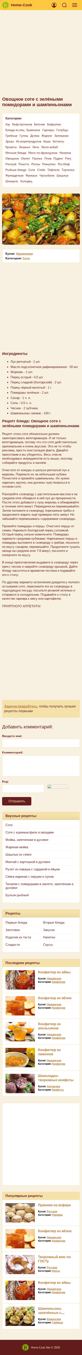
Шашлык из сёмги (18, 854)
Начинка (65, 152)
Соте (31, 169)
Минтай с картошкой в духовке (27, 862)
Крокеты (11, 147)
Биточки (39, 124)
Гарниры (48, 130)
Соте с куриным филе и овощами (29, 832)
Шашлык (62, 175)
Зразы (9, 141)
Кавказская (54, 1319)
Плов (47, 158)
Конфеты (58, 1089)
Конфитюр (58, 981)
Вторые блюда (53, 922)
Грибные (11, 135)
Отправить (16, 801)
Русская (52, 1211)
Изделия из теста (18, 937)
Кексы (56, 1270)
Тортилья (68, 169)
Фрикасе (31, 175)
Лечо (35, 147)
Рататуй (10, 164)
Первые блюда (16, 922)
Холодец (26, 181)
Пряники (57, 1214)
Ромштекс (49, 164)
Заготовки (12, 930)
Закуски (49, 930)
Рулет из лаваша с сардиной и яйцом (32, 869)
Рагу (68, 158)
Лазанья (24, 147)
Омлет (25, 158)
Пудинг (58, 158)
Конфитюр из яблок (54, 998)
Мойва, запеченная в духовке (26, 839)
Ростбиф (64, 164)
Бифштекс (54, 124)
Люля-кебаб (49, 147)
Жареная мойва (16, 847)
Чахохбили (47, 175)
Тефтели (53, 169)
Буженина (33, 130)
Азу (7, 124)
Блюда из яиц (14, 130)
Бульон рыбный (17, 895)
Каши (47, 141)
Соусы (48, 944)
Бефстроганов (22, 124)
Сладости (12, 944)
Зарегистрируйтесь (20, 706)
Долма (34, 135)
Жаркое (46, 135)
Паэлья (37, 158)
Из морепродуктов (28, 141)
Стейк (41, 169)
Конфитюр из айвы (54, 972)
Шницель (11, 181)
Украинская (24, 253)
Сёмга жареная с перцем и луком (29, 876)
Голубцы (62, 130)
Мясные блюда (15, 152)
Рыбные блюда (15, 169)
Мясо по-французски (42, 152)
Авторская (53, 1086)
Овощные (12, 158)
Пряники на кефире (54, 1205)
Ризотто (24, 164)
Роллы (35, 164)
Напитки (49, 937)
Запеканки (61, 135)
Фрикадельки (14, 175)
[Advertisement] (41, 55)
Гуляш (24, 135)
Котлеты (58, 141)
